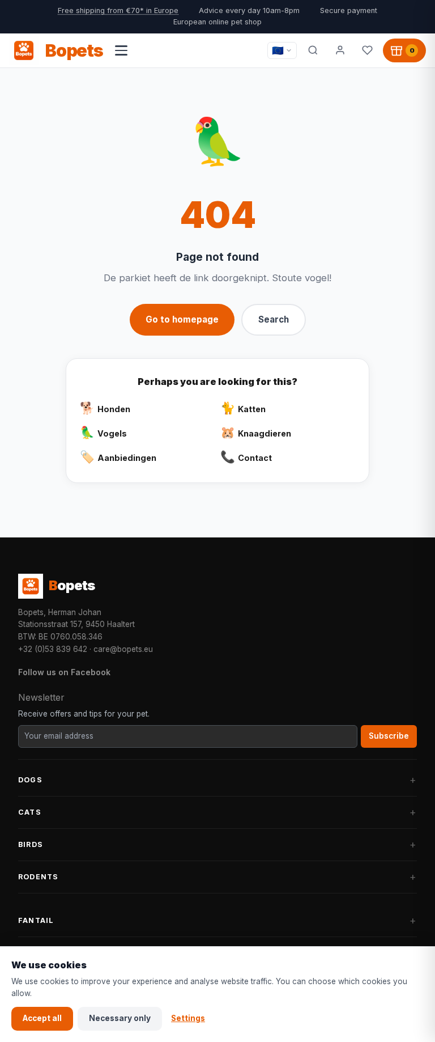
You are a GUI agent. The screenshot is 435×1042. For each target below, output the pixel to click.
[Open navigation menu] (121, 50)
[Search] (312, 50)
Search (273, 319)
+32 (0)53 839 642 (52, 649)
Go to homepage (182, 319)
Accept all (42, 1018)
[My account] (340, 50)
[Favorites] (367, 50)
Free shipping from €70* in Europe (118, 10)
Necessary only (120, 1018)
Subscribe (389, 735)
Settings (188, 1018)
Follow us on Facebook (64, 672)
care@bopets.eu (123, 649)
